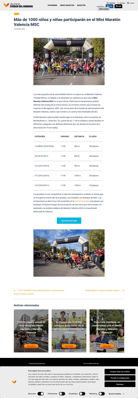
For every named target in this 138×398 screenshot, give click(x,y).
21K (110, 6)
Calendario (112, 3)
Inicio (16, 14)
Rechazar (120, 384)
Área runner (104, 9)
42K (119, 6)
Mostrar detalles (115, 394)
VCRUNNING (52, 5)
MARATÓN (81, 5)
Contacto (122, 3)
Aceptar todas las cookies (120, 372)
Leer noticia (31, 346)
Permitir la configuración (120, 378)
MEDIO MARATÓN (67, 5)
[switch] (62, 393)
